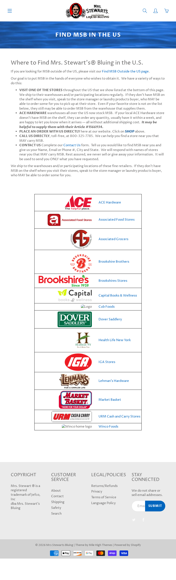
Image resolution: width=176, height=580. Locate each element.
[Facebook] (143, 519)
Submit (155, 506)
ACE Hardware (110, 202)
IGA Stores (107, 362)
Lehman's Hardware (114, 381)
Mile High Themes (100, 545)
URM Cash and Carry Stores (119, 416)
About (56, 491)
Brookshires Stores (113, 281)
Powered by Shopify (127, 545)
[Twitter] (134, 519)
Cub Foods (107, 306)
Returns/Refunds (104, 486)
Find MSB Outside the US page (125, 71)
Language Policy (103, 503)
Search (56, 514)
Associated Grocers (113, 239)
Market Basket (110, 400)
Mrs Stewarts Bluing (59, 545)
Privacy (96, 492)
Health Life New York (115, 340)
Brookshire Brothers (114, 261)
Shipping (57, 502)
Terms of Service (103, 497)
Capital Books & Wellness (118, 295)
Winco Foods (108, 426)
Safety (56, 508)
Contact (57, 496)
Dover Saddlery (110, 319)
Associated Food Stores (117, 219)
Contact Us (71, 145)
